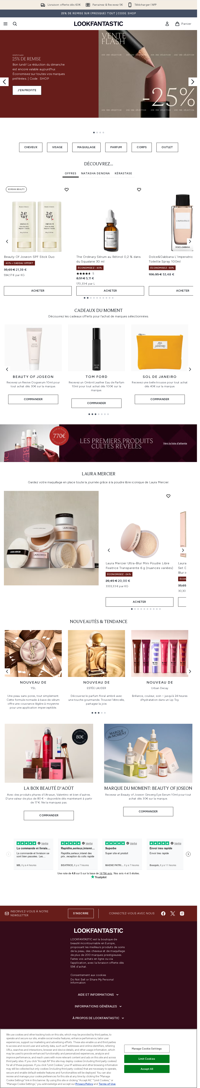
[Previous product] (109, 550)
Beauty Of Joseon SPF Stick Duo (29, 257)
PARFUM (116, 147)
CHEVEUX (30, 147)
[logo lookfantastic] (98, 23)
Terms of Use (107, 1084)
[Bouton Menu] (5, 24)
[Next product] (183, 550)
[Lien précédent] (7, 369)
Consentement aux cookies (88, 975)
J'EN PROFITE (27, 90)
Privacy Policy (84, 1084)
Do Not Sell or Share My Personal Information (92, 981)
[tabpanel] (98, 241)
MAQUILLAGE (86, 147)
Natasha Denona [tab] (95, 173)
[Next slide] (192, 81)
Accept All (147, 1069)
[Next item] (190, 241)
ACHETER (37, 290)
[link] (167, 24)
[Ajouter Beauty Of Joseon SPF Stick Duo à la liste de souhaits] (66, 189)
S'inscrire (81, 913)
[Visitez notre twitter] (172, 913)
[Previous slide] (4, 81)
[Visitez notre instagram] (182, 913)
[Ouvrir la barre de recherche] (15, 24)
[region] (98, 1058)
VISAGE (57, 147)
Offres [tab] (70, 173)
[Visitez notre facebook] (163, 913)
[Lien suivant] (190, 369)
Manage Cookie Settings (147, 1048)
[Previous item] (7, 241)
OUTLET (167, 147)
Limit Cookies (146, 1058)
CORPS (142, 147)
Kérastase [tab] (123, 173)
